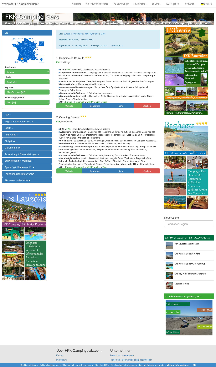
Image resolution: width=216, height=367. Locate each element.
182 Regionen (172, 3)
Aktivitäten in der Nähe (17, 180)
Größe (8, 128)
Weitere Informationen (178, 364)
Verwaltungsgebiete (14, 97)
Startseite (76, 3)
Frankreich (78, 33)
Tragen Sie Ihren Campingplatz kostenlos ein (131, 359)
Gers (103, 33)
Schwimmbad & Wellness (18, 160)
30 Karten (190, 3)
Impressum (61, 359)
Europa (67, 33)
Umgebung (11, 134)
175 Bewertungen (121, 3)
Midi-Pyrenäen (92, 33)
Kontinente (10, 67)
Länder (8, 77)
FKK (7, 115)
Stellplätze (10, 141)
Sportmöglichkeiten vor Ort (19, 167)
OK (194, 364)
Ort (6, 32)
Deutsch (208, 3)
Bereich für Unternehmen (122, 355)
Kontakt (59, 355)
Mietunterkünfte (13, 147)
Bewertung (95, 105)
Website (69, 105)
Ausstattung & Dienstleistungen (21, 154)
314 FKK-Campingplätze (97, 3)
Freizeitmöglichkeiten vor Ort (20, 174)
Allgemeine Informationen (18, 121)
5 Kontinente (139, 3)
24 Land (156, 3)
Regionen (9, 87)
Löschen (147, 105)
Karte (120, 105)
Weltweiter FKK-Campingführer (20, 4)
